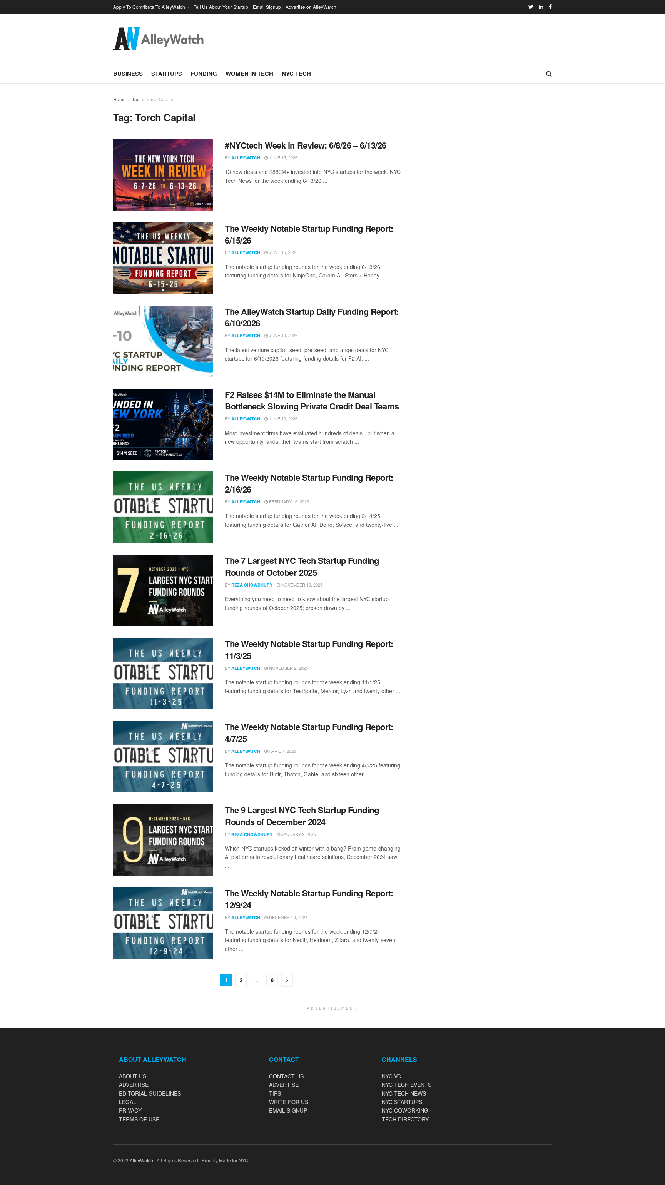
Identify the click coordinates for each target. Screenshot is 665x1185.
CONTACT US (286, 1076)
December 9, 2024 (287, 917)
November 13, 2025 (301, 585)
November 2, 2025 (288, 668)
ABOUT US (132, 1076)
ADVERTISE (134, 1084)
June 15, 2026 (282, 157)
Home (119, 99)
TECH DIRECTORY (405, 1119)
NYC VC (391, 1076)
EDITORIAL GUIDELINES (150, 1093)
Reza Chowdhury (251, 585)
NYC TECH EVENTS (406, 1084)
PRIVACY (130, 1110)
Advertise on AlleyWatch (311, 6)
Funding (203, 73)
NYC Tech (296, 73)
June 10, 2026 (282, 335)
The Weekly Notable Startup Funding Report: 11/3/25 (309, 649)
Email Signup (267, 6)
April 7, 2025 (282, 751)
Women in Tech (249, 73)
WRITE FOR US (288, 1102)
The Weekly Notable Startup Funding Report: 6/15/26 (309, 234)
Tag (136, 99)
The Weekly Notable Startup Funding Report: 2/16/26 (309, 483)
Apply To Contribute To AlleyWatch (149, 6)
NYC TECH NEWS (404, 1093)
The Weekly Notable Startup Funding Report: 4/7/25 (309, 732)
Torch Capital (160, 99)
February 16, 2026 (288, 501)
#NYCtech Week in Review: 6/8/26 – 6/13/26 (305, 145)
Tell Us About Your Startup (221, 6)
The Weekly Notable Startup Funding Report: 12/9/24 (309, 899)
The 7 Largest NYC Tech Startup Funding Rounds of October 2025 (302, 566)
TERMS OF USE (139, 1119)
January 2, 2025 (298, 834)
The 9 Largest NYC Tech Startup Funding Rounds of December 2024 (302, 816)
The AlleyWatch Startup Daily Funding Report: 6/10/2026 (312, 317)
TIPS (275, 1093)
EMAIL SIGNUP (288, 1110)
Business (128, 73)
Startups (166, 73)
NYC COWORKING (405, 1110)
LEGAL (127, 1102)
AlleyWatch (245, 157)
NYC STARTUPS (402, 1102)
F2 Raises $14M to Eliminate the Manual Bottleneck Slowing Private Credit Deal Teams (312, 400)
